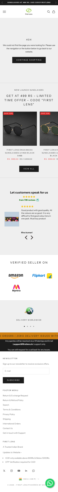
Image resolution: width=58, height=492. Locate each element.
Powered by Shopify (39, 485)
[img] (29, 196)
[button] (27, 237)
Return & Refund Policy (13, 400)
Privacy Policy (9, 414)
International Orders (12, 423)
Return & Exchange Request (15, 395)
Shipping (7, 419)
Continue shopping (29, 60)
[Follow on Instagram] (11, 470)
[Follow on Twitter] (4, 470)
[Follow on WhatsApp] (33, 470)
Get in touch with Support (14, 433)
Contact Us (8, 428)
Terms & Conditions (12, 409)
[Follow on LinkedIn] (26, 470)
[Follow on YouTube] (18, 470)
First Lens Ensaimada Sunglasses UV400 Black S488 (20, 153)
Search (6, 405)
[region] (29, 313)
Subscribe (13, 380)
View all (29, 169)
